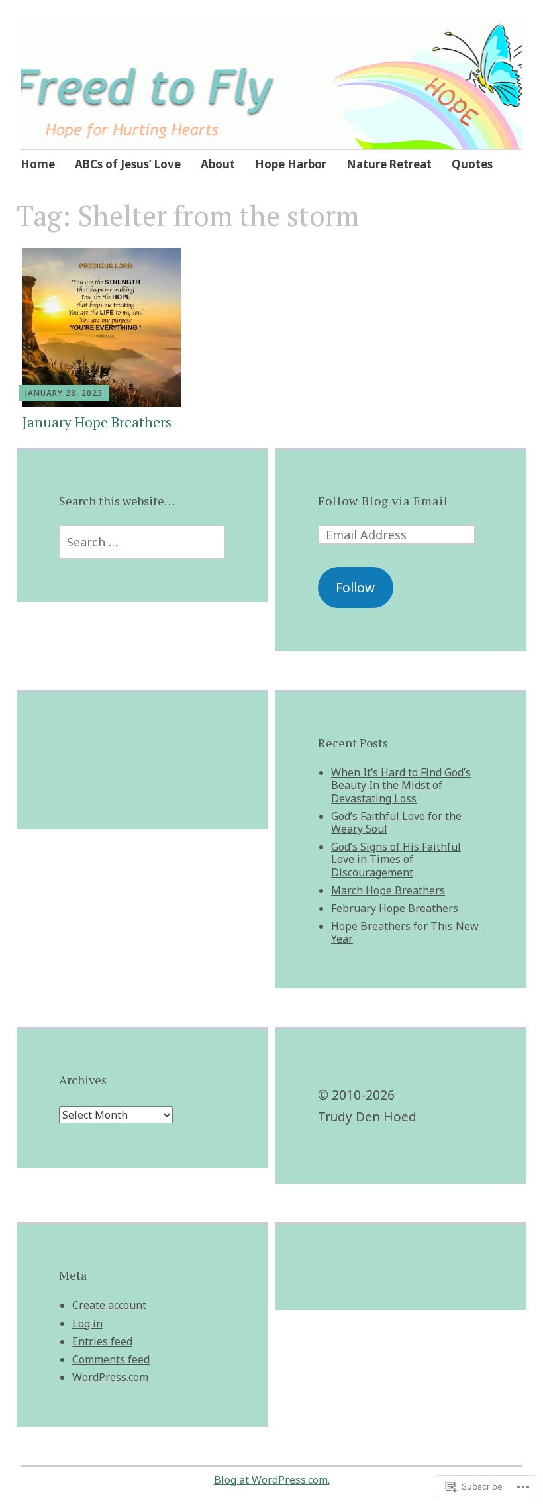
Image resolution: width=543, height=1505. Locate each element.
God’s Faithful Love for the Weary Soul (396, 822)
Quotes (472, 164)
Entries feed (102, 1341)
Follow (355, 587)
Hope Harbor (290, 164)
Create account (109, 1305)
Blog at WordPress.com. (272, 1480)
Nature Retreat (389, 164)
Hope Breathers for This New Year (405, 932)
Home (38, 164)
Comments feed (111, 1359)
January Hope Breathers (97, 422)
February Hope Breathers (394, 908)
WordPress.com (110, 1377)
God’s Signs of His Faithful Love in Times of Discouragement (396, 859)
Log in (87, 1323)
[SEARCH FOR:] (142, 542)
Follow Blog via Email (383, 501)
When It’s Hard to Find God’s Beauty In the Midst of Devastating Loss (401, 785)
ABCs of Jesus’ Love (128, 164)
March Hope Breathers (388, 890)
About (218, 164)
